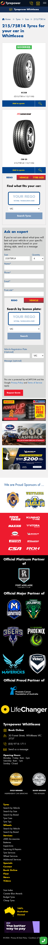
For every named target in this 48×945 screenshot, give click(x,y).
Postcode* (8, 290)
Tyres (6, 804)
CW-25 (24, 159)
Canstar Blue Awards (12, 893)
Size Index (8, 890)
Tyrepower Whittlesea (26, 9)
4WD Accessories (11, 839)
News (6, 877)
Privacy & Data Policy (19, 938)
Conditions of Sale (35, 938)
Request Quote (13, 393)
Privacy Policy (17, 382)
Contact (7, 866)
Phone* (7, 272)
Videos (7, 880)
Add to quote (19, 103)
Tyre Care (7, 818)
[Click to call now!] (31, 3)
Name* (7, 263)
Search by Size (10, 811)
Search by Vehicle (11, 808)
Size (6, 254)
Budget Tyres (9, 897)
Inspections (8, 845)
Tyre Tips (7, 821)
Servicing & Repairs (12, 849)
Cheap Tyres (9, 900)
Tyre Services (9, 852)
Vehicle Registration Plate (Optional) (15, 350)
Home (8, 19)
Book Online (10, 870)
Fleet (6, 873)
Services (7, 835)
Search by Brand (11, 814)
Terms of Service (35, 382)
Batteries (7, 842)
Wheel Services (10, 856)
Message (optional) (13, 360)
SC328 (24, 93)
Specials (7, 863)
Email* (7, 281)
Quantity (36, 254)
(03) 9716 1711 (17, 743)
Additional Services (12, 859)
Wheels (7, 825)
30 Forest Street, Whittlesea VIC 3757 (25, 737)
